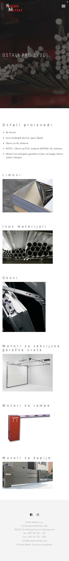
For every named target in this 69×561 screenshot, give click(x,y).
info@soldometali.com (34, 540)
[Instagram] (38, 515)
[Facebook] (31, 515)
